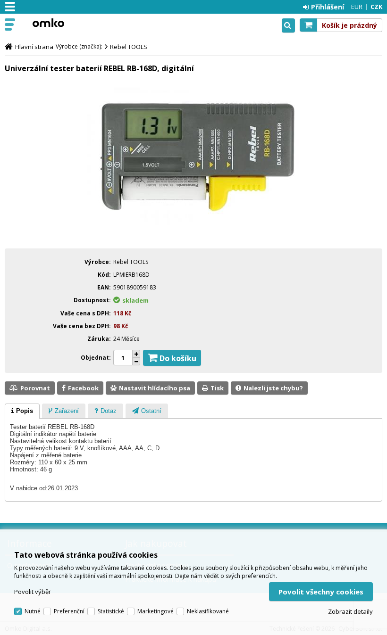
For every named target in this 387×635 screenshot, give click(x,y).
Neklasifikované (208, 611)
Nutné (33, 611)
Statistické (111, 611)
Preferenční (69, 611)
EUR (356, 6)
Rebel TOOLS (128, 46)
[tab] (22, 411)
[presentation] (22, 411)
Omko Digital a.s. (48, 23)
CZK (376, 6)
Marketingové (155, 611)
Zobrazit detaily (350, 611)
